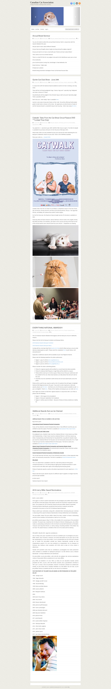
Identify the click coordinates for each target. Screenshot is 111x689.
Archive (37, 29)
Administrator (45, 38)
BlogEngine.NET (58, 687)
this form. (74, 106)
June (53, 38)
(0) (77, 38)
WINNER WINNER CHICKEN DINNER (41, 332)
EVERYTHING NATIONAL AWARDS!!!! (48, 327)
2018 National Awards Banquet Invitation (43, 343)
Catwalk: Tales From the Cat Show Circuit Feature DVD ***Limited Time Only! (54, 118)
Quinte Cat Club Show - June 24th (46, 79)
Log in (46, 29)
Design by (66, 687)
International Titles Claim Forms (67, 428)
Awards (56, 38)
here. (57, 99)
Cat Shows (61, 82)
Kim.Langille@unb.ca (53, 360)
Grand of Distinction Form (69, 457)
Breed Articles (62, 38)
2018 (51, 38)
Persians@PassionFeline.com (55, 362)
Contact (42, 29)
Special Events (72, 38)
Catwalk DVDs (47, 137)
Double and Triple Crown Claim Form (48, 443)
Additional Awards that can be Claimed (47, 411)
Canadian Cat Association (41, 2)
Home (32, 29)
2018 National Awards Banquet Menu (42, 345)
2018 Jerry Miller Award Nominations (47, 490)
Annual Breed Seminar (41, 35)
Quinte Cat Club (55, 348)
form (64, 350)
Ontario (67, 38)
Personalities (72, 122)
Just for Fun (66, 122)
